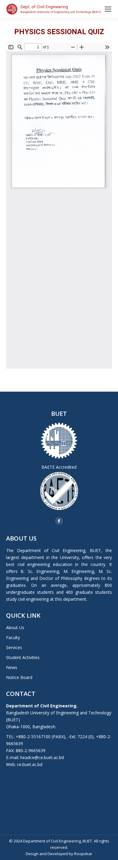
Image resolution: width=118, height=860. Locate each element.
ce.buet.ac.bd (29, 764)
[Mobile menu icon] (108, 9)
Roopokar (83, 853)
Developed (58, 853)
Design (32, 853)
